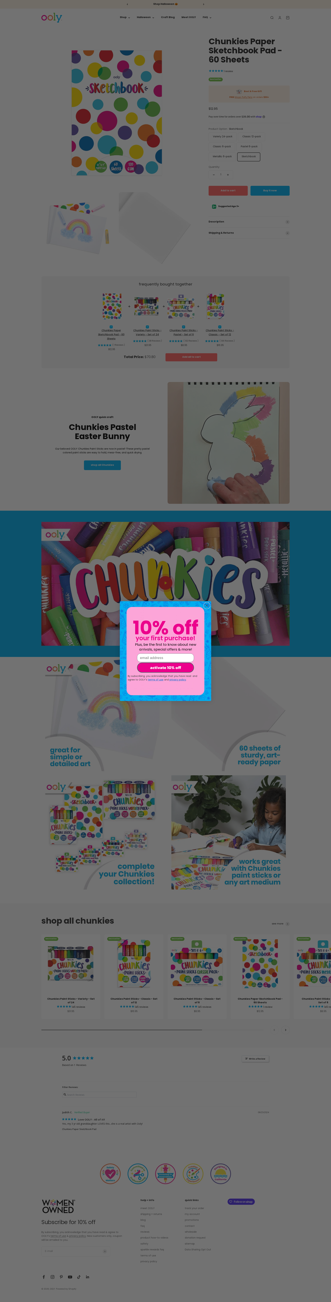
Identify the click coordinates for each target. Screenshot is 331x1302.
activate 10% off (165, 668)
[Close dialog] (207, 606)
